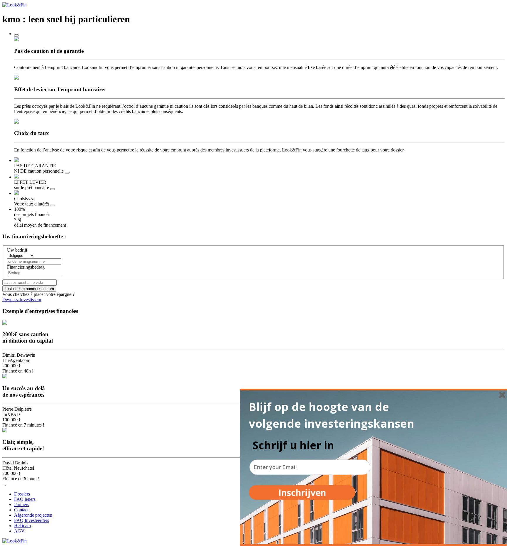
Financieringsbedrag (26, 266)
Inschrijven (302, 492)
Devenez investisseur (21, 299)
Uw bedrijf (17, 249)
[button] (336, 415)
